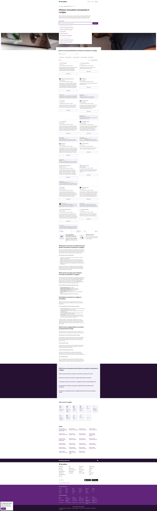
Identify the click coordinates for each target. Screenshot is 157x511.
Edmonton (80, 488)
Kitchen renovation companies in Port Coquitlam (73, 429)
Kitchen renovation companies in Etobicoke (62, 448)
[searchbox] (75, 23)
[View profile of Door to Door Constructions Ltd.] (68, 218)
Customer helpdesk (62, 474)
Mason (60, 498)
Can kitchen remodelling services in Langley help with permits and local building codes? (77, 391)
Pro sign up (96, 1)
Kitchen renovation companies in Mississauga (63, 452)
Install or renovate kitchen (64, 33)
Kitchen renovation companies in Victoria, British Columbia (62, 439)
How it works (61, 469)
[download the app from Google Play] (95, 480)
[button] (94, 60)
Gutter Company (61, 502)
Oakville (86, 491)
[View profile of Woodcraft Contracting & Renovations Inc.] (68, 88)
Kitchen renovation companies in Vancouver (83, 444)
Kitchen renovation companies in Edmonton (73, 448)
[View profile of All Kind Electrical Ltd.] (88, 110)
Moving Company (68, 498)
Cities (90, 471)
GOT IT (3, 508)
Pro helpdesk (71, 472)
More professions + (94, 502)
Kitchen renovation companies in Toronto (92, 448)
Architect (80, 497)
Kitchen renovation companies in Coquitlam (72, 439)
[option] (75, 28)
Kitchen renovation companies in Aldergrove (83, 429)
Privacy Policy (4, 506)
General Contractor (81, 498)
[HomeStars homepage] (64, 1)
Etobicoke (60, 491)
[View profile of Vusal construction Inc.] (88, 153)
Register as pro (71, 468)
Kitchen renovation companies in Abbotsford (93, 439)
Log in (92, 1)
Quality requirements (72, 469)
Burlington (80, 491)
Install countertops (63, 31)
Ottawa (73, 488)
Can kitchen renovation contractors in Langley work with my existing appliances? (77, 381)
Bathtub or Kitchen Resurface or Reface (66, 29)
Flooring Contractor (74, 502)
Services (90, 469)
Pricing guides (91, 472)
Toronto (60, 488)
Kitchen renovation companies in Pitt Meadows (63, 434)
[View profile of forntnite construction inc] (88, 69)
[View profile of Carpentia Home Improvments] (68, 174)
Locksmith (86, 497)
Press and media (81, 469)
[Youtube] (61, 480)
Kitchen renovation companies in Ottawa (72, 444)
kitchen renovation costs (78, 278)
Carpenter (73, 497)
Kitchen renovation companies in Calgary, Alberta (72, 452)
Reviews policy (71, 471)
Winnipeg (93, 488)
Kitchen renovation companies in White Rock (93, 429)
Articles (90, 474)
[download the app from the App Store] (87, 480)
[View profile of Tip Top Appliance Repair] (88, 131)
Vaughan (67, 491)
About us (80, 468)
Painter (86, 498)
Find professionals (62, 471)
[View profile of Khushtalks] (68, 196)
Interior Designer (74, 498)
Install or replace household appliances (66, 35)
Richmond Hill (74, 491)
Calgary (67, 488)
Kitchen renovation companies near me (82, 452)
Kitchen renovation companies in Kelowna (82, 439)
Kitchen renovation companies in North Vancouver (92, 434)
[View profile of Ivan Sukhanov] (68, 153)
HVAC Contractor (94, 498)
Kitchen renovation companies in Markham (62, 444)
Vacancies (80, 471)
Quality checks (61, 472)
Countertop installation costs (64, 287)
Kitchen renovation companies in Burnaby (82, 434)
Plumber (60, 497)
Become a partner (82, 472)
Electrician (67, 497)
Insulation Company (81, 502)
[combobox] (75, 33)
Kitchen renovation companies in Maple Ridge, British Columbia (63, 429)
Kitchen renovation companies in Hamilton (92, 444)
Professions (91, 468)
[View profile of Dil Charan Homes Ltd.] (88, 196)
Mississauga (87, 488)
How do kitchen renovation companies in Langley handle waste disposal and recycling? (76, 386)
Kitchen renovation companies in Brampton (82, 448)
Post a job (89, 1)
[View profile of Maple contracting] (68, 69)
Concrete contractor (68, 502)
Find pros (95, 23)
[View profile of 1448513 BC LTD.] (68, 131)
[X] (63, 480)
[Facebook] (59, 480)
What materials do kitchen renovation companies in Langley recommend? (76, 373)
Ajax (92, 491)
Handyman (93, 497)
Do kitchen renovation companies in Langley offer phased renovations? (75, 377)
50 (84, 231)
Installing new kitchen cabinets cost (65, 288)
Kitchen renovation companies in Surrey (72, 434)
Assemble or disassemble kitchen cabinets (66, 27)
